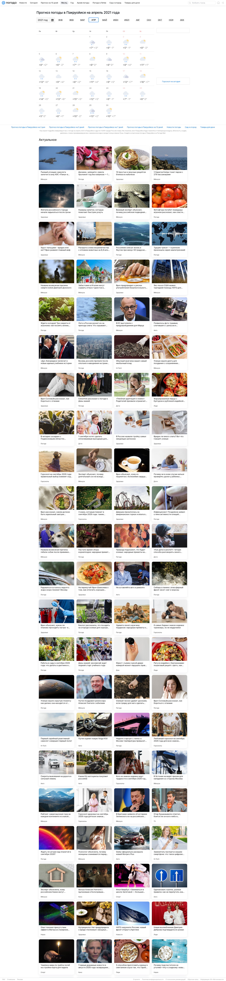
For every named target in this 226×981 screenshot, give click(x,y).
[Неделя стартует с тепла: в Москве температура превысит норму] (131, 730)
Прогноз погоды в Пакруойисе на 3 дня (28, 127)
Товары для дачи (207, 127)
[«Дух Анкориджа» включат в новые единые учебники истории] (56, 353)
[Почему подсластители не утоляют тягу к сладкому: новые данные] (169, 957)
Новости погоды (174, 127)
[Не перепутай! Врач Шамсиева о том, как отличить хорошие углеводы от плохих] (94, 579)
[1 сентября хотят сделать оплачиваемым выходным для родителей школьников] (94, 428)
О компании (11, 979)
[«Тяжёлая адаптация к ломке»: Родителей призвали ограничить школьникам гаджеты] (131, 390)
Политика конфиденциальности (152, 979)
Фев (71, 20)
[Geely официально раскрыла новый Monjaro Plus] (131, 843)
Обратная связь (193, 979)
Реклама (20, 979)
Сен (149, 20)
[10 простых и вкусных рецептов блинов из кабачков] (131, 164)
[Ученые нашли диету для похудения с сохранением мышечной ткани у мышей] (169, 353)
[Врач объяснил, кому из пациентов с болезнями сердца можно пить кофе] (131, 466)
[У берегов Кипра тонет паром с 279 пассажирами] (169, 164)
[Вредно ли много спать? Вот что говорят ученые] (169, 428)
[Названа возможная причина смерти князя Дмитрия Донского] (56, 277)
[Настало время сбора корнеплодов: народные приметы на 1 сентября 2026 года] (94, 541)
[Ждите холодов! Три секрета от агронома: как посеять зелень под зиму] (56, 315)
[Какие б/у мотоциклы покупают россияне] (94, 768)
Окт (160, 20)
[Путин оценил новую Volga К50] (94, 730)
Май (104, 20)
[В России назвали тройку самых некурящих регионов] (131, 428)
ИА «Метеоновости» (217, 979)
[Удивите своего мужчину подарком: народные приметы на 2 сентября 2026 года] (131, 617)
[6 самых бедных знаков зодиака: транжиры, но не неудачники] (169, 617)
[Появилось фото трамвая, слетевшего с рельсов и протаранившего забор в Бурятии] (169, 315)
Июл (126, 20)
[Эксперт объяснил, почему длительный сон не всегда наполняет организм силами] (94, 466)
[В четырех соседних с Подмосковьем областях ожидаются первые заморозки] (56, 428)
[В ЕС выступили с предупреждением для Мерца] (131, 315)
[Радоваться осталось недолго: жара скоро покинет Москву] (56, 579)
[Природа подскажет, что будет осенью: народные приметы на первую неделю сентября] (131, 541)
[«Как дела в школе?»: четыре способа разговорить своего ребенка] (169, 541)
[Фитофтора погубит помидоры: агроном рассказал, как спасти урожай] (169, 201)
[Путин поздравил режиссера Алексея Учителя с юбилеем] (94, 692)
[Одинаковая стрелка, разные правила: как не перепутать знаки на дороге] (169, 881)
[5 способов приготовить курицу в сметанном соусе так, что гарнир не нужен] (131, 957)
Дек (182, 20)
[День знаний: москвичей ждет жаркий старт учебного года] (94, 655)
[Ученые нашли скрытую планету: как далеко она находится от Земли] (56, 692)
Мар (82, 20)
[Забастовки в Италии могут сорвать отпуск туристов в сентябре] (94, 277)
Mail (3, 979)
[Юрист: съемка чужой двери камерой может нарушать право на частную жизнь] (131, 655)
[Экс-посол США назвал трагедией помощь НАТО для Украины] (169, 277)
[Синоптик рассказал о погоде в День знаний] (94, 390)
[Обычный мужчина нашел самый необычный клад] (131, 353)
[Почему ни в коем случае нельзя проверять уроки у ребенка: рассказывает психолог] (169, 466)
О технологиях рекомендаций (176, 979)
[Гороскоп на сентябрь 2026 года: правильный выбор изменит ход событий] (56, 466)
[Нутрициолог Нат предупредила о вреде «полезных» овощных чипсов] (94, 919)
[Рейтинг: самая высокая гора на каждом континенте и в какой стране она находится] (56, 806)
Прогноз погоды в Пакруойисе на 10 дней (145, 127)
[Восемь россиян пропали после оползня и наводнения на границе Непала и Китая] (94, 353)
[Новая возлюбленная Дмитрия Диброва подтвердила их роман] (169, 919)
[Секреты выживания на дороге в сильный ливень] (56, 768)
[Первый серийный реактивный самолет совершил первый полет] (56, 730)
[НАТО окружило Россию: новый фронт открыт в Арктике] (131, 919)
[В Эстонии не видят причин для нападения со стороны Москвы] (169, 768)
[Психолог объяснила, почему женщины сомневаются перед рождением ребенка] (94, 843)
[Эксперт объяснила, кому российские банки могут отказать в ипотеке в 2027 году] (56, 881)
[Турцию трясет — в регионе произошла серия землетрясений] (169, 239)
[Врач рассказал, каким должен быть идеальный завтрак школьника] (56, 504)
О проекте (136, 979)
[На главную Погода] (10, 3)
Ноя (171, 20)
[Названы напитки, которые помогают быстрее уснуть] (94, 201)
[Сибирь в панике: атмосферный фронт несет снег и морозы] (169, 579)
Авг (138, 20)
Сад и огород (190, 127)
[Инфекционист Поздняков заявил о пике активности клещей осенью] (169, 504)
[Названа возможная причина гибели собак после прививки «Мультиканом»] (56, 541)
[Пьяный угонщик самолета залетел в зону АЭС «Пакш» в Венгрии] (56, 164)
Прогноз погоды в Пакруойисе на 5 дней (66, 127)
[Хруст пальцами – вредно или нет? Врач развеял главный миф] (56, 239)
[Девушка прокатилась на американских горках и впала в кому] (131, 504)
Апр (93, 20)
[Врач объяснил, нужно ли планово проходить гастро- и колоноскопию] (56, 617)
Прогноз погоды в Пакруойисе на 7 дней (105, 127)
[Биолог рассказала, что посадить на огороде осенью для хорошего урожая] (94, 617)
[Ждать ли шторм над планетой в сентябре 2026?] (56, 843)
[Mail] (3, 3)
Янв (60, 20)
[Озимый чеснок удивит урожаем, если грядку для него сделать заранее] (131, 692)
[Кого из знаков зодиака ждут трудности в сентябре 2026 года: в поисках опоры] (131, 768)
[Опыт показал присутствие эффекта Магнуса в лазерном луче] (56, 919)
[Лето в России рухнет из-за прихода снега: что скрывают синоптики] (94, 315)
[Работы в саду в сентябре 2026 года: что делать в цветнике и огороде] (56, 655)
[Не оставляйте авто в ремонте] (131, 579)
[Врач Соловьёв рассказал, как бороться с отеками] (56, 390)
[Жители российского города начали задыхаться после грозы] (56, 201)
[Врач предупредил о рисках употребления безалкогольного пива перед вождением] (131, 277)
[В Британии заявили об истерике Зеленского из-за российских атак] (131, 806)
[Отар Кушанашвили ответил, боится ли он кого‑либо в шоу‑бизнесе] (169, 806)
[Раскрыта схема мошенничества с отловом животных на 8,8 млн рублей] (94, 239)
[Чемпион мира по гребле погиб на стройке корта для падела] (56, 957)
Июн (115, 20)
